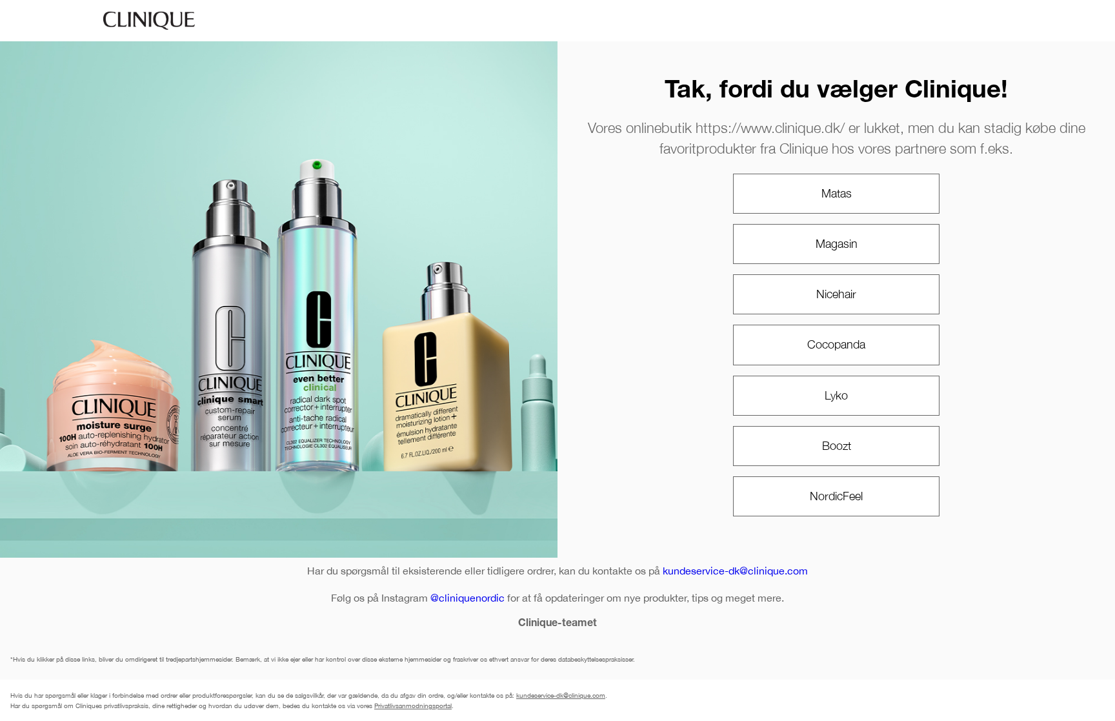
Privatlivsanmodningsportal (413, 705)
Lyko (836, 395)
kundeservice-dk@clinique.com (735, 570)
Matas (836, 193)
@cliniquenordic (467, 598)
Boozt (836, 445)
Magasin (837, 243)
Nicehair (836, 294)
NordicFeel (836, 496)
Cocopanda (836, 344)
